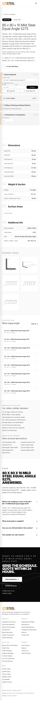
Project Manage (7, 650)
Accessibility (6, 679)
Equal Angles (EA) (7, 450)
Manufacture (25, 624)
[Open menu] (36, 3)
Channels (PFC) (7, 445)
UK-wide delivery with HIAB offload (12, 422)
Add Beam (32, 87)
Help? (36, 74)
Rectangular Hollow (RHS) (10, 447)
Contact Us (24, 650)
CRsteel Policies (7, 682)
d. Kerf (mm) (5, 117)
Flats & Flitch (6, 452)
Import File (12, 91)
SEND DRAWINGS (11, 579)
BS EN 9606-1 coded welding (11, 414)
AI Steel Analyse (7, 656)
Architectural (6, 630)
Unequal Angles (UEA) (27, 450)
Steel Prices (5, 648)
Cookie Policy (6, 671)
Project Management (27, 627)
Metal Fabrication (7, 632)
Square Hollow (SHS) (27, 445)
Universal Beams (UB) (8, 442)
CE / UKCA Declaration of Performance (14, 420)
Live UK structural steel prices (11, 425)
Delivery (23, 632)
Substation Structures (8, 622)
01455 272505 (6, 593)
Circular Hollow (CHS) (27, 447)
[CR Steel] (8, 3)
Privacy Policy (6, 669)
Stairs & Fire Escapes (8, 627)
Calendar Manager (8, 653)
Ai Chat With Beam (11, 66)
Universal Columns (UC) (28, 442)
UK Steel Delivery (7, 661)
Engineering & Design (27, 622)
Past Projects (25, 645)
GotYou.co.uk (11, 693)
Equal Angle (7, 19)
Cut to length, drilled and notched (12, 412)
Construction (25, 635)
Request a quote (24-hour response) (13, 427)
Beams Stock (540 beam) (10, 645)
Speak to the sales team (9, 430)
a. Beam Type (5, 77)
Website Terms (6, 677)
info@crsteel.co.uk (8, 591)
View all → (34, 324)
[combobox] (20, 80)
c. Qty (16, 84)
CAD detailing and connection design (13, 417)
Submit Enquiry (26, 653)
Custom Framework (8, 635)
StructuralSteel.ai (29, 693)
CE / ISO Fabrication (8, 658)
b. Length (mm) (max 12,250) (7, 83)
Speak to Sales (11, 586)
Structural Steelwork (8, 624)
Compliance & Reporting (28, 630)
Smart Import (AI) (30, 91)
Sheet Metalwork (7, 637)
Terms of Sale (6, 674)
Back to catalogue (8, 14)
